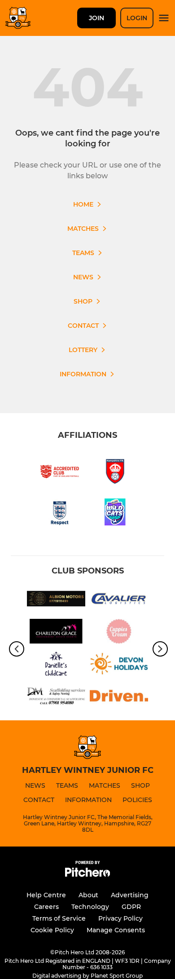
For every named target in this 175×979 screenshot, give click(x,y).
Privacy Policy (120, 918)
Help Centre (46, 895)
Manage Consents (116, 930)
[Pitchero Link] (87, 874)
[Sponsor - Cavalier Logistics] (119, 600)
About (88, 895)
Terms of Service (59, 918)
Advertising (130, 895)
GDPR (131, 907)
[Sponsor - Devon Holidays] (119, 665)
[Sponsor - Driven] (119, 697)
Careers (46, 907)
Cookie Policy (52, 930)
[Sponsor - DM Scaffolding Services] (56, 697)
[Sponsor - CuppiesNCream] (119, 633)
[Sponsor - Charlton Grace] (56, 633)
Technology (90, 907)
